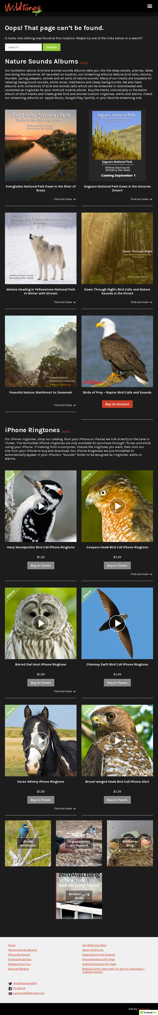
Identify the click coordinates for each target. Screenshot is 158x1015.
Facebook (19, 988)
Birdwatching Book (79, 896)
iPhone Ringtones (32, 430)
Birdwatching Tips (19, 964)
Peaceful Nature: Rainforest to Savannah (40, 392)
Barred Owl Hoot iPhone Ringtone (40, 664)
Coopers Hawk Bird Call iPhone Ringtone (117, 547)
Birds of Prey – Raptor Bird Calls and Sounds (117, 392)
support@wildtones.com (28, 993)
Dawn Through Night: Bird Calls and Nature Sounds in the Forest (117, 291)
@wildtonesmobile (25, 983)
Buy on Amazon (117, 404)
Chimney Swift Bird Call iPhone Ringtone (117, 664)
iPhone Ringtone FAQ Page (98, 959)
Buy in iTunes (41, 565)
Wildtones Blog (130, 843)
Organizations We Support (79, 843)
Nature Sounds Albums (41, 61)
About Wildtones (28, 843)
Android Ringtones (19, 959)
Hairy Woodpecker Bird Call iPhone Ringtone (41, 547)
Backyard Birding (18, 968)
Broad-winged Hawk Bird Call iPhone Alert (117, 782)
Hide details (64, 199)
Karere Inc (144, 1008)
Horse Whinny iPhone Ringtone (40, 782)
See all (84, 62)
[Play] (41, 506)
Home (11, 945)
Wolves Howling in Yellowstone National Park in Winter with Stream (40, 291)
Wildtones (24, 9)
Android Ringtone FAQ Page (99, 964)
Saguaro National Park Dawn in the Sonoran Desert (117, 188)
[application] (41, 506)
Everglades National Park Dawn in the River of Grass (41, 188)
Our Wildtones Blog (94, 945)
